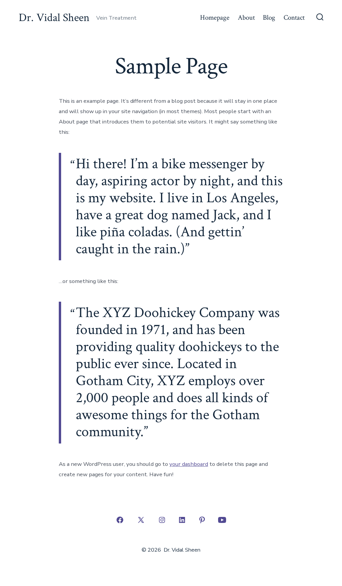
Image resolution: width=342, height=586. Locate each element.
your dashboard (188, 464)
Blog (269, 17)
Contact (294, 17)
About (246, 17)
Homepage (214, 17)
